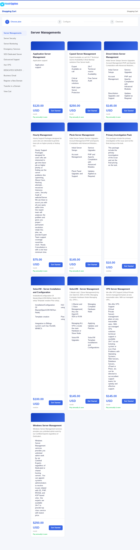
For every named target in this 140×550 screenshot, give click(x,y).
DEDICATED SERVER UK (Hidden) (15, 70)
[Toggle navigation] (136, 4)
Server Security (10, 38)
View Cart (7, 91)
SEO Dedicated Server (13, 54)
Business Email (10, 76)
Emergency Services (12, 49)
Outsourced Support (12, 60)
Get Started (55, 111)
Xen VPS (7, 65)
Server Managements (12, 33)
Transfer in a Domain (12, 86)
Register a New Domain (13, 81)
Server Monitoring (11, 44)
